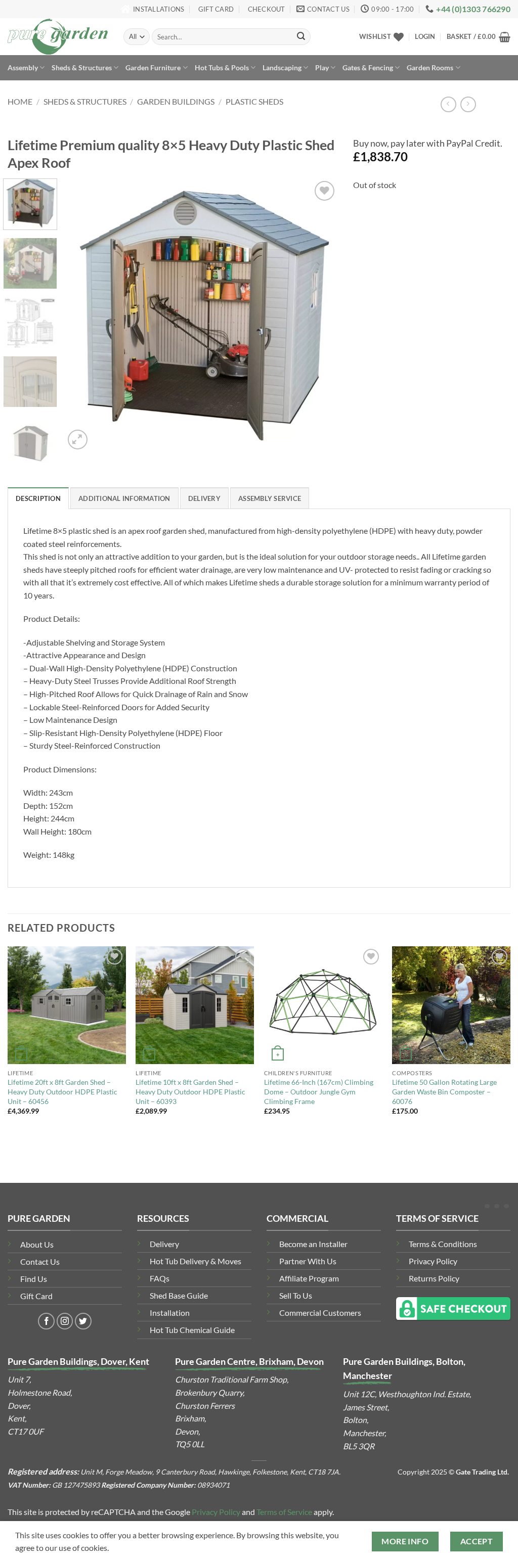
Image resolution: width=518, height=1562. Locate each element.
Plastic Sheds (254, 101)
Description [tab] (38, 498)
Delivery (164, 1244)
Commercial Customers (320, 1312)
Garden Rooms (430, 67)
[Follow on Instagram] (65, 1321)
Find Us (33, 1278)
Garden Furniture (153, 67)
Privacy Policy (433, 1261)
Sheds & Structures (82, 67)
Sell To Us (295, 1295)
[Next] (320, 315)
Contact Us (40, 1261)
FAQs (159, 1278)
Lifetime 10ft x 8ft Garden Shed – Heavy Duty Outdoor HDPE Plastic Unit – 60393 (190, 1091)
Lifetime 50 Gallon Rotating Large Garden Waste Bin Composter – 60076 (444, 1091)
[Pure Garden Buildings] (58, 37)
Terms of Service (284, 1512)
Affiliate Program (309, 1278)
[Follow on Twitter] (83, 1321)
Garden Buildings (175, 101)
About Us (37, 1244)
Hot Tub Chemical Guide (192, 1330)
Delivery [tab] (204, 498)
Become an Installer (313, 1244)
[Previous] (82, 315)
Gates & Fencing (367, 67)
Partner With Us (307, 1261)
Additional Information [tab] (124, 498)
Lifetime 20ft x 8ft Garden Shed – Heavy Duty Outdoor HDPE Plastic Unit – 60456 (62, 1091)
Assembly (23, 67)
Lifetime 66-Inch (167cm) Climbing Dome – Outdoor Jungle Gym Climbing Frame (318, 1091)
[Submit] (301, 36)
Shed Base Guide (179, 1295)
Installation (170, 1312)
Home (20, 101)
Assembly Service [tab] (269, 498)
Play (322, 67)
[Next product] (448, 104)
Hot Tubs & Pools (222, 67)
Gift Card (36, 1296)
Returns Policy (434, 1278)
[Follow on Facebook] (46, 1321)
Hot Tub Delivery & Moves (195, 1261)
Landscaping (282, 67)
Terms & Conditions (443, 1244)
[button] (425, 36)
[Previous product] (468, 104)
